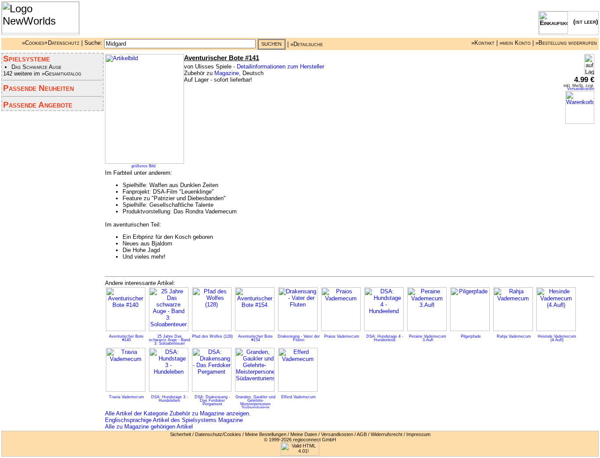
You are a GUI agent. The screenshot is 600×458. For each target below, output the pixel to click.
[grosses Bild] (144, 162)
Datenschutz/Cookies (218, 434)
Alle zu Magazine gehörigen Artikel (149, 426)
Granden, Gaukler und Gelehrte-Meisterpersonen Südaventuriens (255, 402)
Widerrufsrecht (386, 434)
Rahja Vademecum (514, 336)
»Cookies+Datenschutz (51, 43)
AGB (362, 434)
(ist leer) (583, 21)
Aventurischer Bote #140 (126, 338)
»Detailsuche (306, 43)
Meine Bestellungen (265, 434)
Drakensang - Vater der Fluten (299, 338)
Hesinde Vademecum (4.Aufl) (557, 338)
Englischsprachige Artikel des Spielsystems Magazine (174, 420)
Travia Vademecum (126, 397)
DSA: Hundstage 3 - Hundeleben (169, 399)
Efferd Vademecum (298, 397)
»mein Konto (515, 43)
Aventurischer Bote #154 (255, 338)
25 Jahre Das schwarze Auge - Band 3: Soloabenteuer (169, 340)
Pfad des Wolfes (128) (212, 336)
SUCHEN (271, 44)
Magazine (226, 73)
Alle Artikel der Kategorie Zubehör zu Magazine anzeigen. (178, 413)
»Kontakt (483, 43)
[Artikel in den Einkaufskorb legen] (579, 122)
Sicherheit (180, 434)
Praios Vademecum (341, 336)
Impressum (418, 434)
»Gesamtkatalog (61, 73)
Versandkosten (580, 89)
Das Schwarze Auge (36, 67)
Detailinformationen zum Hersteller (280, 66)
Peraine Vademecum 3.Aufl (427, 338)
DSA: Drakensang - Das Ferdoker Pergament (212, 400)
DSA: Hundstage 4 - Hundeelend (384, 338)
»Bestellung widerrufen (566, 43)
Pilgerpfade (471, 336)
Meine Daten (303, 434)
